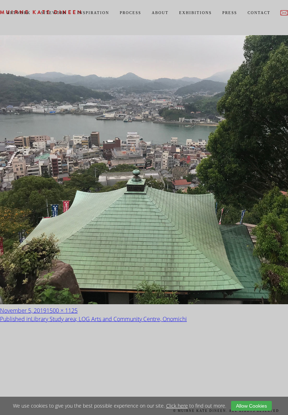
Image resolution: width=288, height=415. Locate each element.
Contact (259, 13)
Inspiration (93, 13)
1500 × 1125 (62, 310)
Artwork (19, 13)
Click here (177, 405)
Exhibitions (195, 13)
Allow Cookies (251, 406)
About (160, 13)
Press (229, 13)
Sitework (54, 13)
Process (130, 13)
